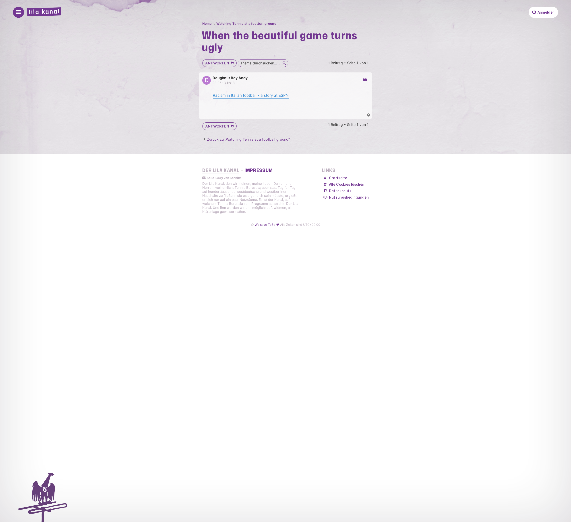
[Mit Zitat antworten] (365, 79)
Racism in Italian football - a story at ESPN (251, 95)
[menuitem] (543, 12)
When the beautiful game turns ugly (280, 42)
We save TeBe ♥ (267, 224)
